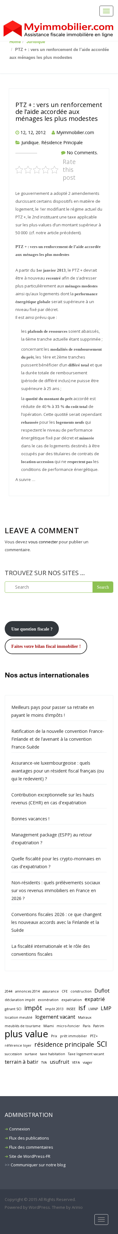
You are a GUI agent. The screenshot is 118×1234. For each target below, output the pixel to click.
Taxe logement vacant (86, 1054)
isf (82, 1008)
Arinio (77, 1207)
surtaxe (31, 1054)
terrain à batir (21, 1061)
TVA (44, 1062)
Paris (86, 1026)
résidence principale (64, 1044)
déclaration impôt (20, 1000)
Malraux (85, 1017)
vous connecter (43, 542)
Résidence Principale (62, 142)
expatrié (95, 999)
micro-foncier (68, 1026)
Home (15, 41)
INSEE (71, 1009)
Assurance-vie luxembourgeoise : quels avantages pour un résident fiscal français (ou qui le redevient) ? (57, 771)
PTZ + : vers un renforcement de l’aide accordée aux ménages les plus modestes (58, 111)
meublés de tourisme (23, 1026)
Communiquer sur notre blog (38, 1165)
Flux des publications (29, 1138)
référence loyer (18, 1045)
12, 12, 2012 (33, 132)
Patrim (98, 1026)
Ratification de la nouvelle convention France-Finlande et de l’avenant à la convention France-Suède (57, 739)
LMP (106, 1008)
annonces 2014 (27, 991)
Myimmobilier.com (75, 132)
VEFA (76, 1062)
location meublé (18, 1017)
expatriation (71, 1000)
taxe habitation (52, 1054)
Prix (54, 1036)
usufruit (59, 1061)
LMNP (93, 1009)
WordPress (39, 1207)
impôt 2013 (54, 1009)
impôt (33, 1008)
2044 (8, 991)
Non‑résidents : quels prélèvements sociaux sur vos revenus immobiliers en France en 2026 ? (55, 890)
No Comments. (82, 153)
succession (13, 1054)
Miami (48, 1026)
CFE (65, 991)
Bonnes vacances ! (30, 819)
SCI (102, 1044)
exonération (48, 1000)
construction (81, 991)
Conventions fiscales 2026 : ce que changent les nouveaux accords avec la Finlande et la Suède (56, 922)
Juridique (35, 41)
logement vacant (55, 1016)
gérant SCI (13, 1009)
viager (88, 1062)
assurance (50, 991)
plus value (26, 1034)
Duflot (102, 990)
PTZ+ (94, 1036)
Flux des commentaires (31, 1147)
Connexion (19, 1129)
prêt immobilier (73, 1036)
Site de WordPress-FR (29, 1156)
